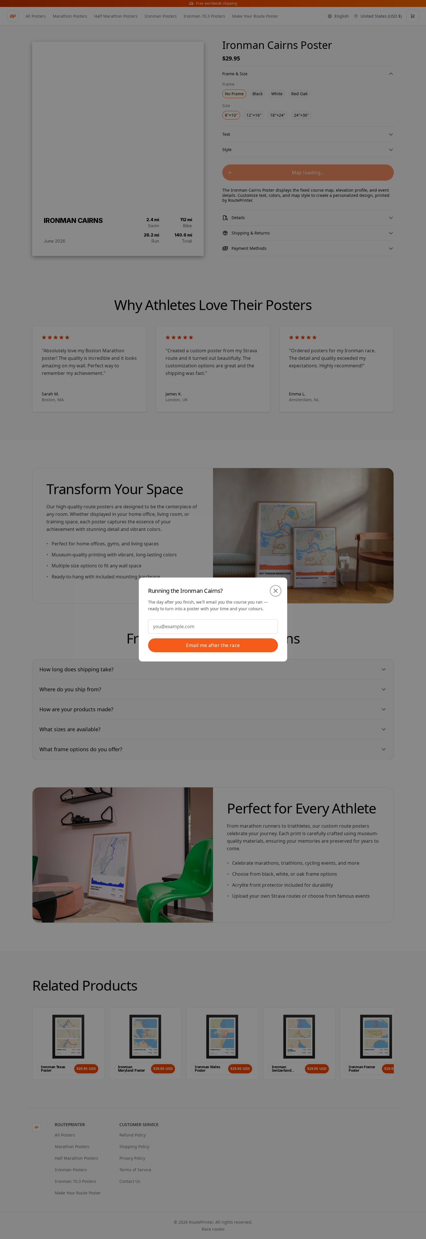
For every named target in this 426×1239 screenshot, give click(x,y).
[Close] (275, 590)
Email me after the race (213, 645)
